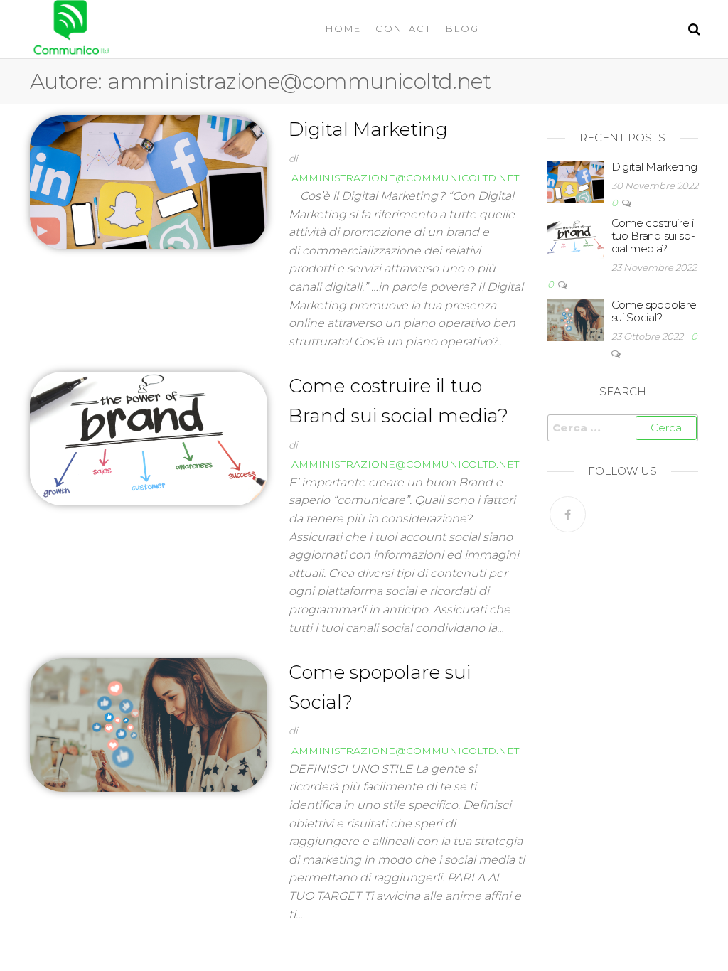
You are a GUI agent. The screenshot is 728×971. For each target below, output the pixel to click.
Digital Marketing (368, 129)
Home (343, 28)
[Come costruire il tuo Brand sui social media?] (148, 438)
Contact (403, 28)
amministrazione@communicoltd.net (405, 177)
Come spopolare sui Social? (654, 311)
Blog (462, 28)
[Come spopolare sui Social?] (148, 724)
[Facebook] (568, 514)
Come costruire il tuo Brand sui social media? (653, 235)
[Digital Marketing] (148, 180)
